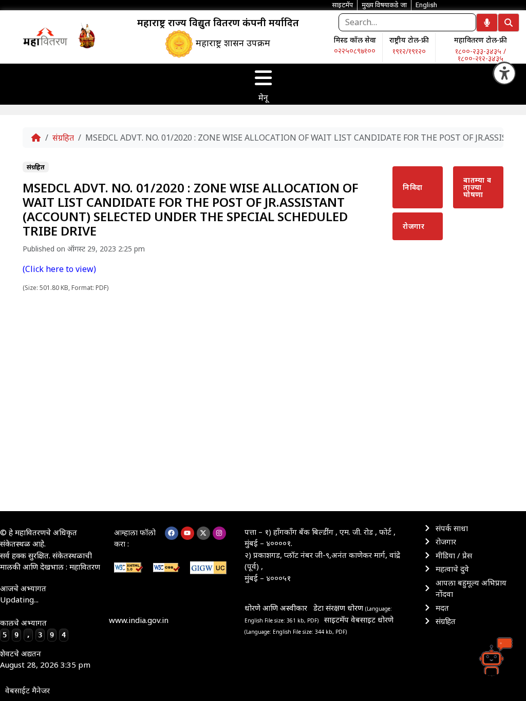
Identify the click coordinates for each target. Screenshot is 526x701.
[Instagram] (219, 533)
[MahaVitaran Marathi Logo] (45, 36)
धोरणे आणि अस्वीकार (276, 607)
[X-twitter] (203, 533)
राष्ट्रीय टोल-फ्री (409, 40)
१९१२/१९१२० (409, 51)
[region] (45, 36)
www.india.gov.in (138, 620)
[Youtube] (187, 533)
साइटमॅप (336, 619)
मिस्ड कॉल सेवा (355, 40)
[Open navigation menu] (263, 78)
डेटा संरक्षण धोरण (339, 607)
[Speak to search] (487, 22)
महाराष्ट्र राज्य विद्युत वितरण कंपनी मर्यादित (218, 22)
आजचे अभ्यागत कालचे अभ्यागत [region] (33, 611)
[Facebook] (171, 533)
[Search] (508, 22)
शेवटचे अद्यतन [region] (45, 659)
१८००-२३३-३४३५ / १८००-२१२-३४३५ (480, 54)
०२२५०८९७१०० (354, 50)
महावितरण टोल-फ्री (480, 40)
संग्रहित (63, 137)
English (426, 5)
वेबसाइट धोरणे (372, 619)
